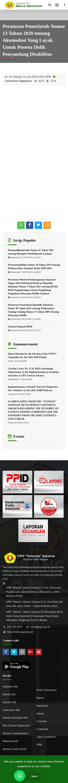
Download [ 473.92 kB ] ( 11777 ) (25, 330)
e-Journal (41, 721)
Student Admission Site (15, 718)
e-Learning (42, 729)
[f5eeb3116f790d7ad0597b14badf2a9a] (17, 506)
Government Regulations (18, 81)
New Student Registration (17, 726)
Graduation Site (11, 710)
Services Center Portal (14, 749)
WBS (39, 745)
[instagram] (22, 652)
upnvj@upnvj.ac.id (40, 627)
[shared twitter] (38, 225)
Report (40, 698)
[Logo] (35, 5)
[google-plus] (30, 652)
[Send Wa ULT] (19, 775)
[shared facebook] (29, 225)
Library (40, 713)
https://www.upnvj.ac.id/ (20, 632)
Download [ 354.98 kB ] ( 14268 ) (25, 272)
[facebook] (64, 5)
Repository (42, 706)
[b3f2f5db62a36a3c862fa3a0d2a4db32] (49, 482)
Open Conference (46, 737)
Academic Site (10, 687)
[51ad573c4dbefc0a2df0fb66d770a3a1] (49, 506)
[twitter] (14, 652)
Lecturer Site (9, 702)
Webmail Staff (10, 741)
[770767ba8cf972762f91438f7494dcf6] (33, 530)
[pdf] (47, 225)
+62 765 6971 (14, 627)
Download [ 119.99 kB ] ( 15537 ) (25, 257)
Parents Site (9, 694)
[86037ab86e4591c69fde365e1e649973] (17, 482)
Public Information (47, 690)
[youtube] (38, 652)
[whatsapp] (21, 225)
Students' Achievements (15, 733)
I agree (34, 776)
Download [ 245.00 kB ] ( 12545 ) (25, 319)
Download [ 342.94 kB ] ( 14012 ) (25, 297)
